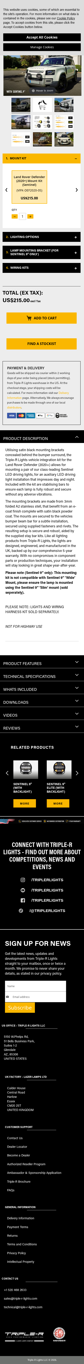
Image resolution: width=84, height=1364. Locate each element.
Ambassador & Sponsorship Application (34, 1173)
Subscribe (20, 1007)
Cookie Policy (66, 18)
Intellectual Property (20, 1262)
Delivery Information (20, 1218)
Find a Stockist (41, 343)
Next (76, 770)
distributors (14, 407)
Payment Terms (17, 1227)
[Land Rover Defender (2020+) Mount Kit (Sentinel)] (20, 105)
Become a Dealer (18, 1155)
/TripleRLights (47, 890)
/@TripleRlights (47, 911)
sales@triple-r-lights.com (20, 1298)
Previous (7, 770)
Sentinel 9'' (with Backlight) (22, 788)
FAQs (10, 1190)
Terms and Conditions (22, 1244)
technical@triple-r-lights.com (23, 1307)
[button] (42, 158)
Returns (12, 1236)
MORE (24, 803)
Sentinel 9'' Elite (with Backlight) (56, 788)
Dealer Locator (17, 1147)
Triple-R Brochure (18, 1181)
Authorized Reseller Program (26, 1164)
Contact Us (15, 1138)
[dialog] (42, 27)
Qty (14, 209)
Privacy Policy (16, 1253)
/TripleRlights (47, 880)
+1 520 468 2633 (15, 1290)
